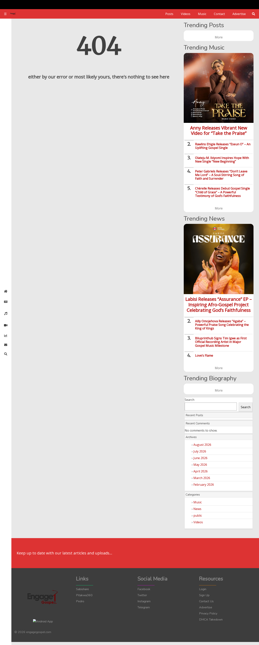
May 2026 (200, 465)
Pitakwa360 (84, 595)
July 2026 (199, 451)
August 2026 (202, 445)
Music (202, 14)
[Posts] (5, 302)
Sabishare (82, 589)
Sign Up (204, 595)
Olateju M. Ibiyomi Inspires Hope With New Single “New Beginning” (222, 159)
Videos (185, 14)
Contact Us (206, 601)
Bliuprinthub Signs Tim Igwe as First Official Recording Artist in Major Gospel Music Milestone (221, 341)
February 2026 (203, 484)
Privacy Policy (208, 613)
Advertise (239, 14)
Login (202, 589)
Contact (219, 14)
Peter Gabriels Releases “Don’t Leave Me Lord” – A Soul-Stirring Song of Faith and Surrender (221, 175)
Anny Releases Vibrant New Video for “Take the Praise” (218, 130)
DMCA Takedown (211, 619)
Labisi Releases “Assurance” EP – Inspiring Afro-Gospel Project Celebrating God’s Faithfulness (218, 304)
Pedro (80, 601)
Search (189, 400)
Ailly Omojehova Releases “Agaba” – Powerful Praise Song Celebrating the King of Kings (222, 324)
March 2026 (201, 478)
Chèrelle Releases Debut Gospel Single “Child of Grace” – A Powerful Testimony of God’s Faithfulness (222, 192)
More (219, 37)
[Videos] (5, 325)
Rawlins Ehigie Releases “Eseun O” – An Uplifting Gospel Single (222, 146)
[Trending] (5, 335)
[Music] (5, 313)
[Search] (5, 353)
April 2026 (200, 471)
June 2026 (200, 458)
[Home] (5, 291)
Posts (169, 14)
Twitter (142, 595)
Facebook (143, 589)
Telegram (143, 607)
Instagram (144, 601)
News (197, 509)
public (197, 515)
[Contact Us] (5, 344)
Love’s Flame (204, 355)
